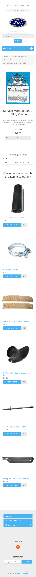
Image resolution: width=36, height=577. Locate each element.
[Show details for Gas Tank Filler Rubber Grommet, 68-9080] (18, 354)
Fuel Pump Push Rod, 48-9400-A (15, 427)
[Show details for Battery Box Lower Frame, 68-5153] (18, 460)
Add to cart (12, 225)
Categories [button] (7, 48)
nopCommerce (22, 573)
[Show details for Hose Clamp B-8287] (18, 251)
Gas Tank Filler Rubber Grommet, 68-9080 (17, 374)
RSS (18, 547)
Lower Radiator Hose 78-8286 (14, 218)
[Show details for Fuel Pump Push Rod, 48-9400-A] (18, 408)
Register (10, 6)
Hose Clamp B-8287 (10, 270)
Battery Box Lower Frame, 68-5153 (16, 479)
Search (18, 41)
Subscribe (27, 562)
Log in (17, 6)
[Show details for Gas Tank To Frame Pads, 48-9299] (18, 302)
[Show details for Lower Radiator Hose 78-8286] (18, 199)
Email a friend (13, 138)
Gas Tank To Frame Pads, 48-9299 (16, 321)
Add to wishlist (24, 225)
